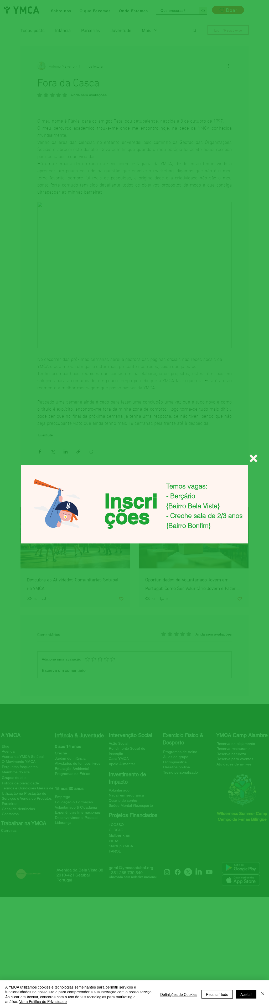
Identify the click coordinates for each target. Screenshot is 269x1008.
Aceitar (246, 994)
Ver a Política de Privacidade (43, 1001)
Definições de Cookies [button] (178, 994)
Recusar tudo (217, 994)
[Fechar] (263, 994)
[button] (253, 458)
